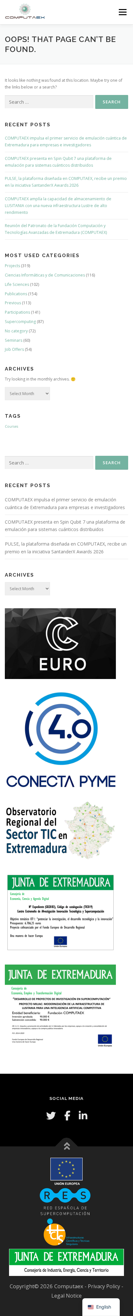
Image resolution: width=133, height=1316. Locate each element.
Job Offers (14, 349)
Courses (11, 426)
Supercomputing (20, 321)
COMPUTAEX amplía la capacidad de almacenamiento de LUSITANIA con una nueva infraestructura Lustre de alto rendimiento (58, 205)
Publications (16, 294)
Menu (122, 12)
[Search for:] (49, 102)
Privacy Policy (104, 1286)
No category (16, 331)
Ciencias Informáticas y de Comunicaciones (45, 275)
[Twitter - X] (51, 1115)
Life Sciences (17, 284)
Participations (17, 312)
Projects (12, 265)
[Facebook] (67, 1115)
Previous (13, 303)
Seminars (13, 340)
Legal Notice (66, 1295)
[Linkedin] (83, 1115)
